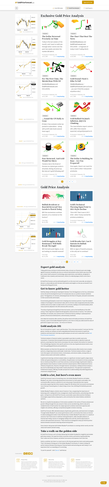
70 (72, 181)
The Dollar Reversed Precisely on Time (51, 37)
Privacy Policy (24, 459)
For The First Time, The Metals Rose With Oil (52, 80)
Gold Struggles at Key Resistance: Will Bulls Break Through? (51, 243)
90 (64, 261)
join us (57, 450)
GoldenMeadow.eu (77, 42)
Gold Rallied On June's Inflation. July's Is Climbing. (80, 121)
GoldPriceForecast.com (78, 44)
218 (74, 261)
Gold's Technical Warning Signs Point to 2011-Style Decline (80, 207)
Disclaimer (78, 459)
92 (69, 261)
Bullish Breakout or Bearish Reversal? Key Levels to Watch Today (52, 207)
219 (77, 261)
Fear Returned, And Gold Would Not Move (53, 159)
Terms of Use (51, 459)
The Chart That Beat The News (81, 37)
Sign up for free (88, 2)
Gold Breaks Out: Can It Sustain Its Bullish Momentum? (80, 243)
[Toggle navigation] (16, 8)
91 (66, 261)
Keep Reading (60, 56)
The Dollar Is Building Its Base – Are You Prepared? (81, 160)
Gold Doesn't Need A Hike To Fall (79, 80)
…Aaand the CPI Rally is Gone (53, 120)
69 (69, 181)
